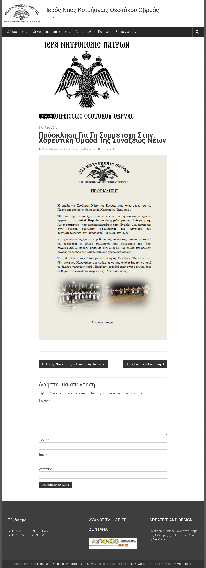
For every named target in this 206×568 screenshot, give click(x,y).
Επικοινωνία (124, 32)
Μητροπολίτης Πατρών (93, 32)
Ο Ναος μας (15, 32)
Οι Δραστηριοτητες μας (50, 32)
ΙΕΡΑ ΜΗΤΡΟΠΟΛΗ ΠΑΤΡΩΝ (30, 531)
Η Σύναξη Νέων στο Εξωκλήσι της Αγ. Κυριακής (74, 364)
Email (43, 454)
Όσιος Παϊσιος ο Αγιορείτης (144, 364)
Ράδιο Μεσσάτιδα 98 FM (28, 535)
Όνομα (44, 440)
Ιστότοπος (46, 469)
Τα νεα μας (46, 115)
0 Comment (107, 149)
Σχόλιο (44, 400)
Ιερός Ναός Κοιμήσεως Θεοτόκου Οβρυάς (102, 9)
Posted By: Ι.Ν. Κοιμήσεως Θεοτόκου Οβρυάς (66, 149)
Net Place (159, 539)
